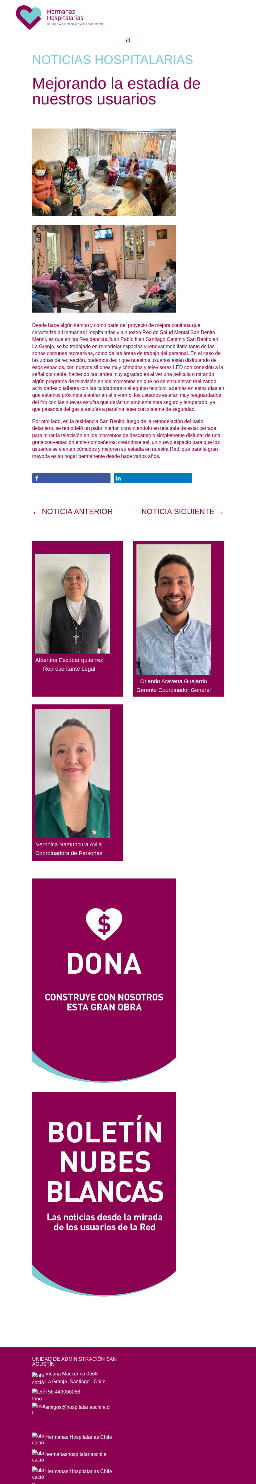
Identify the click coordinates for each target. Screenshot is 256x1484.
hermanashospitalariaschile (75, 1454)
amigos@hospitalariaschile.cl (78, 1407)
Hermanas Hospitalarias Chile (78, 1437)
